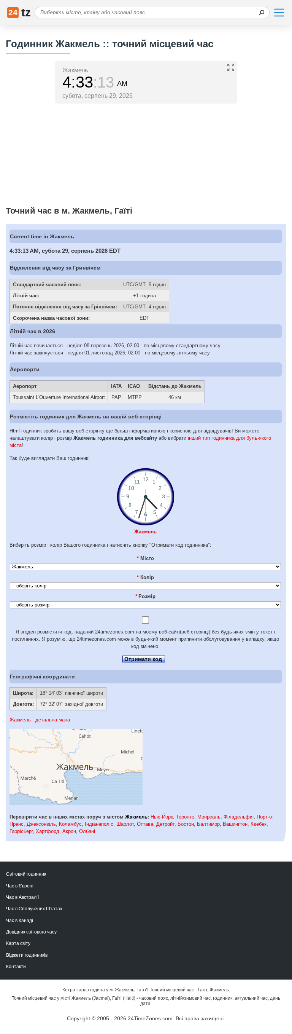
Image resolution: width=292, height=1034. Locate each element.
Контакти (16, 966)
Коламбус (70, 824)
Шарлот (125, 824)
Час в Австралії (22, 897)
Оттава (145, 824)
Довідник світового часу (31, 932)
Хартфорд (47, 831)
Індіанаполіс (99, 824)
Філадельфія (239, 817)
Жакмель (145, 532)
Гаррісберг (21, 831)
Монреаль (209, 817)
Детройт (165, 824)
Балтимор (208, 824)
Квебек (259, 824)
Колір (145, 577)
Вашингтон (235, 824)
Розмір (145, 596)
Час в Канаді (19, 920)
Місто (145, 558)
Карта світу (18, 943)
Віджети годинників (27, 955)
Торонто (185, 817)
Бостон (186, 824)
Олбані (87, 831)
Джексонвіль (41, 824)
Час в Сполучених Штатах (34, 908)
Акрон (69, 831)
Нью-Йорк (162, 817)
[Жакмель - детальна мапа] (76, 803)
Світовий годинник (26, 874)
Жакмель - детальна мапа (40, 720)
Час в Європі (19, 886)
